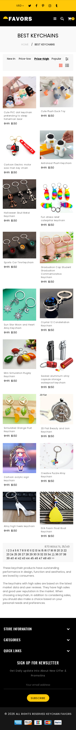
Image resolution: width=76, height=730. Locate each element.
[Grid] (61, 65)
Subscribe (38, 698)
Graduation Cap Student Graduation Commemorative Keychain (56, 272)
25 (15, 554)
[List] (67, 65)
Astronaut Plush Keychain (56, 163)
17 (48, 550)
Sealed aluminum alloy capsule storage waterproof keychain (55, 379)
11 (30, 550)
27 (23, 554)
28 (27, 554)
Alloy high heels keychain (19, 526)
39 (8, 558)
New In (11, 59)
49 (49, 558)
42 (19, 558)
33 (45, 554)
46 (36, 558)
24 (11, 554)
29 (31, 554)
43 (23, 558)
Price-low (25, 59)
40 (12, 558)
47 (40, 558)
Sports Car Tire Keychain (19, 262)
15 (42, 550)
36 (56, 554)
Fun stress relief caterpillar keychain (53, 218)
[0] (69, 18)
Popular (56, 59)
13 (36, 550)
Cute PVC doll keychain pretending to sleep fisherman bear (18, 116)
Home (25, 44)
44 (28, 558)
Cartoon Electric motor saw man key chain (17, 166)
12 (33, 550)
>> (52, 558)
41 (16, 558)
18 (52, 550)
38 (64, 554)
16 (45, 550)
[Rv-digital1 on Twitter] (29, 5)
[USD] (21, 5)
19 (55, 550)
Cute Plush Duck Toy (53, 111)
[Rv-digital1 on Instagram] (49, 5)
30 (35, 554)
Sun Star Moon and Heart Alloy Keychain (19, 326)
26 (19, 554)
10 (28, 550)
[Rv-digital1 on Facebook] (36, 5)
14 (39, 550)
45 (32, 558)
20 (58, 550)
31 (38, 554)
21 (62, 550)
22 (65, 550)
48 (44, 558)
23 (7, 554)
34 (49, 554)
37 (60, 554)
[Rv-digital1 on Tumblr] (56, 5)
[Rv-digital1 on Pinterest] (43, 5)
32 (41, 554)
